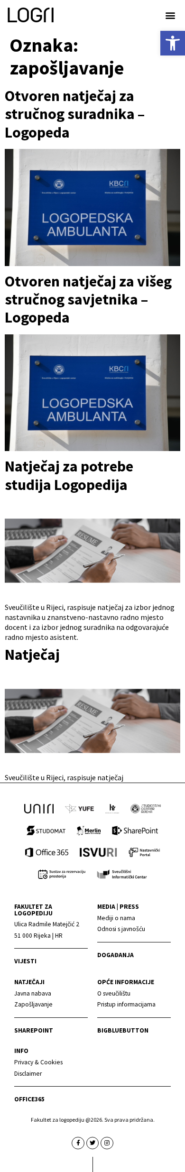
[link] (172, 43)
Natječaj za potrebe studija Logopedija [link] (69, 475)
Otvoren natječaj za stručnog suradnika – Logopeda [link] (75, 114)
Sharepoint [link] (33, 1030)
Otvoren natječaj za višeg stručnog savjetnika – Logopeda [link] (88, 299)
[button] (170, 15)
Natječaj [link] (32, 654)
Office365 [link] (29, 1099)
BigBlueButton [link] (122, 1030)
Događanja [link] (115, 955)
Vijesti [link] (25, 961)
